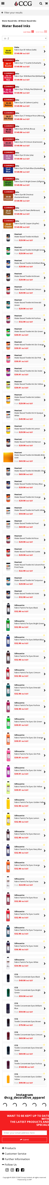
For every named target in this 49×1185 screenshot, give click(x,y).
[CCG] (22, 3)
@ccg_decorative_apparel (24, 1097)
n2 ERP (29, 1180)
